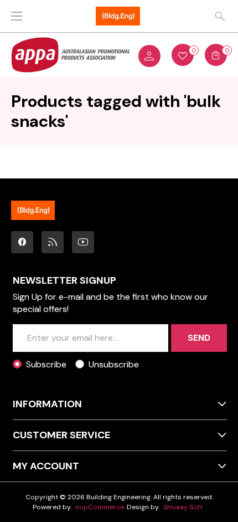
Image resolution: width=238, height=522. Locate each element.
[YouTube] (83, 242)
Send (199, 338)
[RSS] (53, 242)
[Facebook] (22, 242)
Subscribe (46, 364)
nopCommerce (99, 507)
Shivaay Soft (183, 507)
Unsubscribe (114, 364)
